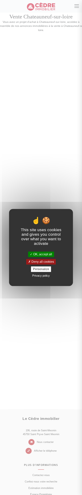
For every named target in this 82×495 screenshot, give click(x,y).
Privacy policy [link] (41, 275)
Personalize (41, 269)
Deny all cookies (42, 261)
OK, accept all (42, 254)
